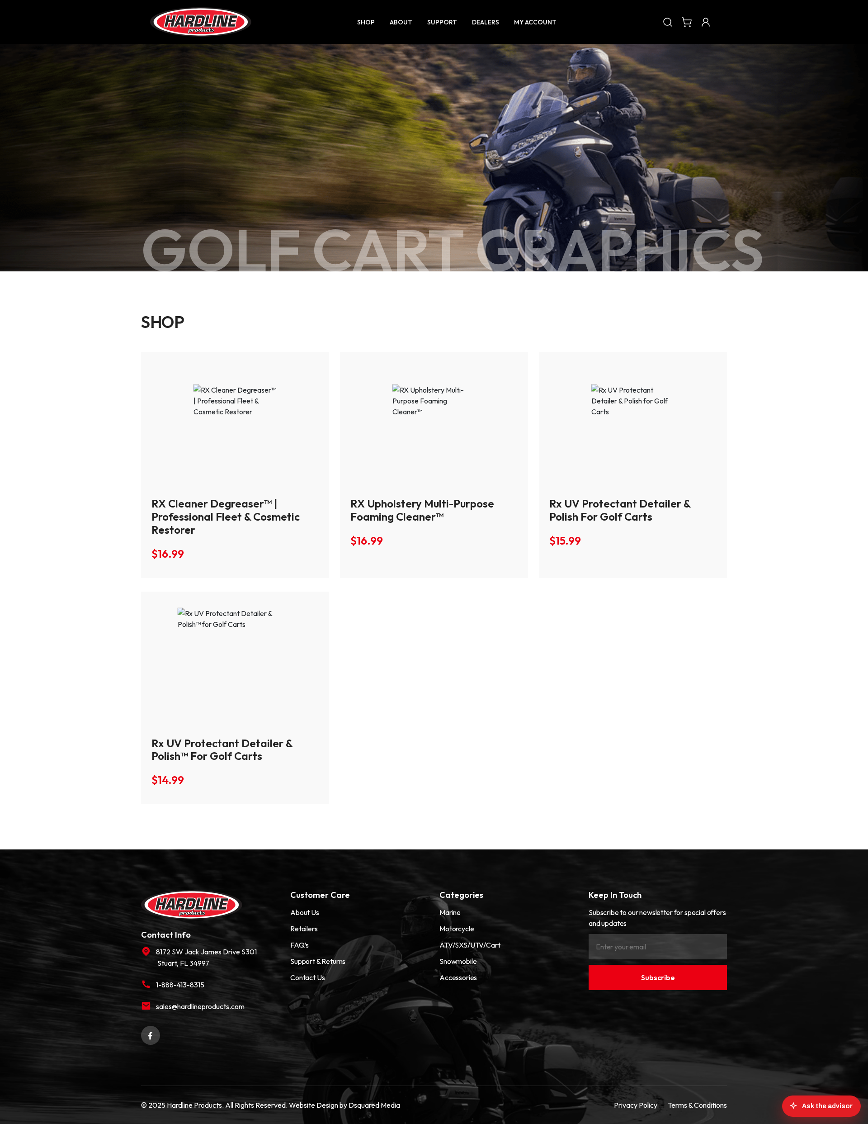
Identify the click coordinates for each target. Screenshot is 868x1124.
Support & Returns (317, 961)
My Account (535, 22)
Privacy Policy (635, 1105)
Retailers (304, 928)
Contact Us (307, 977)
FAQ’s (299, 944)
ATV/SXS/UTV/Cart (469, 944)
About (401, 22)
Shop (366, 22)
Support (442, 22)
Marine (450, 912)
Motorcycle (456, 928)
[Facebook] (150, 1034)
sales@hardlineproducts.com (200, 1006)
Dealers (485, 22)
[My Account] (705, 22)
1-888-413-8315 (180, 984)
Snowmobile (457, 961)
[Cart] (686, 22)
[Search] (667, 22)
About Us (304, 912)
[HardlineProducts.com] (200, 22)
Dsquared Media (374, 1105)
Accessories (458, 977)
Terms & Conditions (697, 1105)
